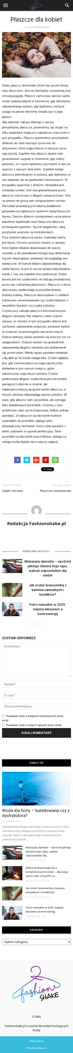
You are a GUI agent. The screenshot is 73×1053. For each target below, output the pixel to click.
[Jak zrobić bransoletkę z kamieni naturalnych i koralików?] (12, 590)
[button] (67, 5)
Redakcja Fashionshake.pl (36, 523)
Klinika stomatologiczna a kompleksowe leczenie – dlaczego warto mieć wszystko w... (47, 872)
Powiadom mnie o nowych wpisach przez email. (34, 725)
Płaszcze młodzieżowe (55, 491)
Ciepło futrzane (12, 491)
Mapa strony (36, 1041)
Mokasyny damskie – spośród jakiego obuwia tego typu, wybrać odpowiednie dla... (48, 851)
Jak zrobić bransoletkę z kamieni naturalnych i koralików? (48, 589)
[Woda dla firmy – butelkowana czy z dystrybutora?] (36, 788)
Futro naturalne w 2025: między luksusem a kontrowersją (47, 609)
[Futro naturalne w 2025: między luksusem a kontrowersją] (12, 609)
